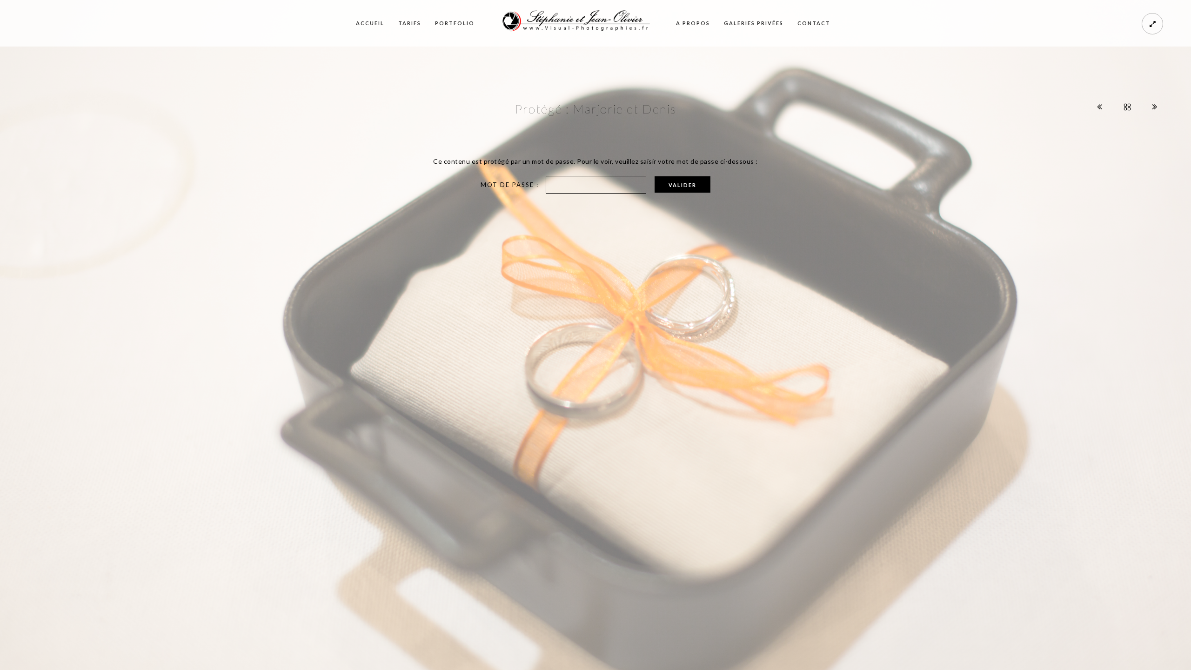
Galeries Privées (753, 23)
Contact (813, 23)
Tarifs (409, 23)
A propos (693, 23)
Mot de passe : (511, 184)
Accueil (370, 23)
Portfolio (455, 23)
